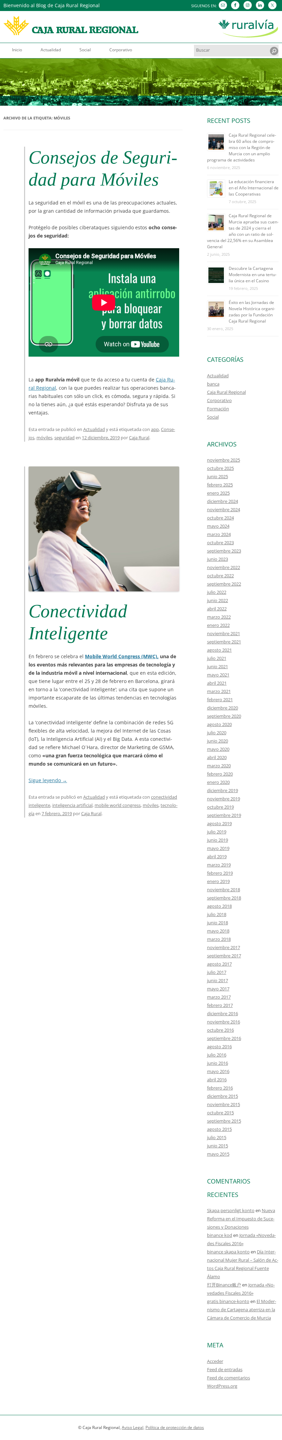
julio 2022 (216, 592)
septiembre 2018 (224, 898)
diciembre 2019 (222, 790)
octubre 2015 (220, 1113)
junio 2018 (217, 922)
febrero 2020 (220, 774)
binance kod (219, 1235)
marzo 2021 (219, 691)
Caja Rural (139, 437)
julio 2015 (216, 1137)
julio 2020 (216, 732)
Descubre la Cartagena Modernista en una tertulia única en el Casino (252, 274)
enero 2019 (218, 881)
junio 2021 (217, 666)
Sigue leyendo (48, 780)
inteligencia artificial (72, 805)
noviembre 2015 (223, 1104)
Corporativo (120, 50)
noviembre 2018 (223, 889)
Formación (218, 409)
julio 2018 (216, 914)
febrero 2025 (220, 485)
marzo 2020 (219, 766)
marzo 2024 (219, 534)
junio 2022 (217, 600)
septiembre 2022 (224, 584)
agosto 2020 (219, 724)
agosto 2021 (219, 650)
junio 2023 (217, 559)
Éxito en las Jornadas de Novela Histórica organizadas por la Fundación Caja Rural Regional (252, 311)
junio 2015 (217, 1146)
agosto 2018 (219, 906)
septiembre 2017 (224, 956)
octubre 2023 (220, 542)
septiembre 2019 (224, 815)
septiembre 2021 (224, 642)
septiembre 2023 (224, 551)
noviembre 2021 (223, 633)
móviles (44, 437)
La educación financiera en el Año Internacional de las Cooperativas (254, 188)
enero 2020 (218, 782)
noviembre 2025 (223, 460)
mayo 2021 (218, 675)
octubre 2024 (220, 518)
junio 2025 (217, 476)
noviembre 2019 (223, 799)
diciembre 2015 (222, 1096)
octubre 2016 (220, 1030)
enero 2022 (218, 625)
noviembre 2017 (223, 947)
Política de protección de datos (174, 1427)
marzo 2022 (219, 617)
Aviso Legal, (133, 1427)
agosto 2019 (219, 823)
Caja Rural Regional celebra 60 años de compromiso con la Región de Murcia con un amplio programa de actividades (241, 147)
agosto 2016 (219, 1046)
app (155, 429)
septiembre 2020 (224, 716)
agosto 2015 (219, 1129)
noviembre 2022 (223, 567)
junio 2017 (217, 980)
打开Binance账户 (224, 1285)
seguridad (64, 437)
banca (213, 384)
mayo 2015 (218, 1154)
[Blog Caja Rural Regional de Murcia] (70, 28)
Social (85, 50)
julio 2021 (216, 658)
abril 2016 (217, 1079)
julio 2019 (216, 832)
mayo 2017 (218, 989)
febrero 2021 (220, 699)
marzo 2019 (219, 865)
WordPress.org (222, 1386)
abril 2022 (217, 609)
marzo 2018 (219, 939)
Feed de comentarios (228, 1378)
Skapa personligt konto (230, 1210)
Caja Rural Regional (226, 392)
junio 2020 (217, 741)
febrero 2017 (220, 1005)
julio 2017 (216, 972)
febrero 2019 (220, 873)
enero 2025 (218, 493)
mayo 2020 (218, 749)
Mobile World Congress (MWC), (122, 656)
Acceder (215, 1361)
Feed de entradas (224, 1369)
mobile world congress (118, 805)
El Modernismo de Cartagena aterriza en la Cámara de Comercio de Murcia (241, 1309)
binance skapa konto (228, 1252)
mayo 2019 (218, 848)
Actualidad (51, 50)
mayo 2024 (218, 526)
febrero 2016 (220, 1088)
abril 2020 (217, 757)
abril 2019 (217, 856)
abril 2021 (217, 683)
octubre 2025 (220, 468)
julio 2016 (216, 1055)
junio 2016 (217, 1063)
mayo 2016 (218, 1071)
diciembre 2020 (222, 708)
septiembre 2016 (224, 1038)
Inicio (17, 50)
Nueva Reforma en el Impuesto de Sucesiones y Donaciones (241, 1218)
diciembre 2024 (222, 501)
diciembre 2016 (222, 1013)
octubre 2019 (220, 807)
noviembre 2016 (223, 1022)
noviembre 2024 (223, 509)
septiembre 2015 (224, 1121)
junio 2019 (217, 840)
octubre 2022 (220, 575)
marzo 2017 (219, 997)
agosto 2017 (219, 964)
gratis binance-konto (228, 1301)
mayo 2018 (218, 931)
